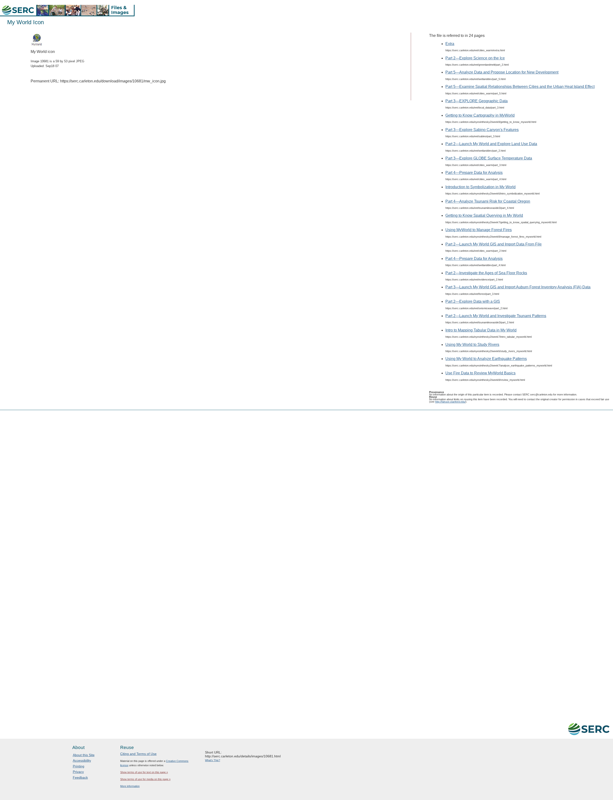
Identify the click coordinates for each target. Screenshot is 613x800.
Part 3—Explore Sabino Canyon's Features (482, 130)
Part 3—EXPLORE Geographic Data (476, 101)
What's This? (212, 760)
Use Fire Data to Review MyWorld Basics (480, 373)
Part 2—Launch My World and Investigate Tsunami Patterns (495, 316)
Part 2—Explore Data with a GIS (472, 301)
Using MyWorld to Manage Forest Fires (478, 230)
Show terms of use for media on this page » (145, 779)
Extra (449, 44)
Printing (78, 766)
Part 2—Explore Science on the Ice (475, 58)
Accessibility (82, 760)
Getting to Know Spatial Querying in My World (484, 215)
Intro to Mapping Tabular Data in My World (481, 330)
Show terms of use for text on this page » (144, 772)
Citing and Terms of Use (138, 754)
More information (130, 786)
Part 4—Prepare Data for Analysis (474, 173)
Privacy (78, 772)
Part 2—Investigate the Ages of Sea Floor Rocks (486, 273)
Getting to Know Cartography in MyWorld (480, 115)
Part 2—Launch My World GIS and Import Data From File (493, 244)
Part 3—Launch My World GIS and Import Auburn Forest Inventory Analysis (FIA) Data (517, 287)
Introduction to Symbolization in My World (480, 187)
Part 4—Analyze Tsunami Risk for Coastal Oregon (487, 201)
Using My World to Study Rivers (472, 345)
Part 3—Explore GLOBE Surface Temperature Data (488, 158)
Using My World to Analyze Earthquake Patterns (486, 359)
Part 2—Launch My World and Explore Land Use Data (491, 144)
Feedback (80, 777)
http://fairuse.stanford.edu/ (450, 401)
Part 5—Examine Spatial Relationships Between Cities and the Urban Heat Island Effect (520, 87)
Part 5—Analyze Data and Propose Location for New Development (501, 72)
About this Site (84, 755)
